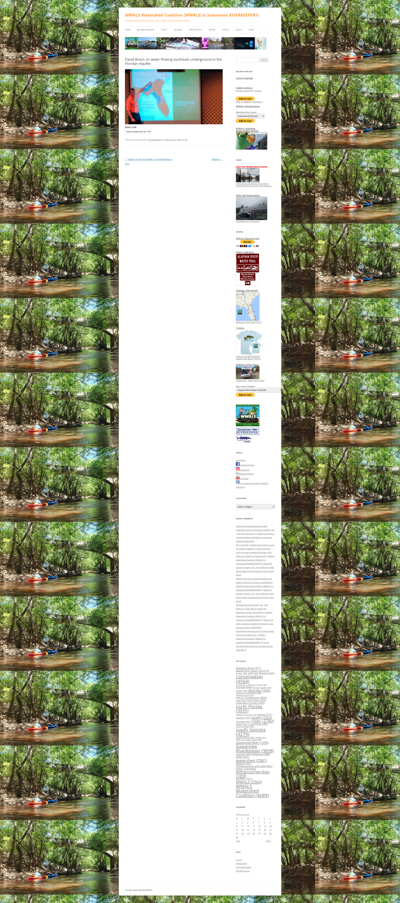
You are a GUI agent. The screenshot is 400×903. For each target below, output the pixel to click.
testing (243, 754)
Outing (264, 714)
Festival (261, 685)
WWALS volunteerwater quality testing (247, 129)
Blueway (266, 673)
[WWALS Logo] (247, 425)
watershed (251, 760)
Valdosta (261, 754)
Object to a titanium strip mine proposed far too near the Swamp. (254, 184)
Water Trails (195, 29)
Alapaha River (248, 668)
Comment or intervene (248, 221)
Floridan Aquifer (262, 687)
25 (254, 833)
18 (254, 829)
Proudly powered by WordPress (138, 889)
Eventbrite (241, 460)
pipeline (243, 717)
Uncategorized (154, 139)
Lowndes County (250, 703)
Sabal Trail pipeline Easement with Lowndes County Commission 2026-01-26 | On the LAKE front (255, 530)
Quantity (243, 721)
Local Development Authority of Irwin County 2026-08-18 (254, 646)
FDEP (251, 685)
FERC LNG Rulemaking (248, 195)
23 (243, 833)
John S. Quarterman (251, 697)
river (263, 721)
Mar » (268, 841)
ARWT (253, 673)
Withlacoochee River (253, 773)
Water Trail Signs (245, 252)
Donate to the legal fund (248, 322)
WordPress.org (243, 871)
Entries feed (241, 863)
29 (237, 837)
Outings (178, 29)
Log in (239, 859)
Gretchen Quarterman (249, 693)
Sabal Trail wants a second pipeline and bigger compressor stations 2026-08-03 (255, 537)
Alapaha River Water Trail (252, 670)
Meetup (250, 473)
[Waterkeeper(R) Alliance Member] (244, 441)
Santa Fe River (245, 726)
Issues (225, 29)
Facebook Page (247, 465)
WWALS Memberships (248, 106)
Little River (256, 700)
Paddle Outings (244, 87)
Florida (244, 687)
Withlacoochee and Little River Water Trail (254, 767)
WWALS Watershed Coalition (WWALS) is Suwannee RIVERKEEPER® (192, 15)
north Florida (249, 709)
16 (243, 829)
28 (270, 833)
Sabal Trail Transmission (251, 724)
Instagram (245, 470)
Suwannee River (252, 742)
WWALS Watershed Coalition (252, 791)
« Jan (238, 841)
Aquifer (241, 673)
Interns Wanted (244, 78)
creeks (241, 684)
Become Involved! (146, 29)
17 (248, 829)
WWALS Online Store (247, 364)
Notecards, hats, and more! (250, 380)
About (239, 29)
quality (261, 717)
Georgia (259, 690)
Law (241, 700)
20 (265, 829)
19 (259, 829)
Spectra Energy (245, 737)
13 (265, 826)
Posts (164, 29)
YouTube (244, 478)
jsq (186, 139)
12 (259, 826)
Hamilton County (245, 695)
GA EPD (242, 691)
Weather (243, 763)
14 (270, 826)
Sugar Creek (253, 739)
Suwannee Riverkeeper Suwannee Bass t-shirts (248, 357)
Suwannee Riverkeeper (255, 748)
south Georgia (251, 732)
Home (128, 29)
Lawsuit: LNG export (247, 290)
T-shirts (240, 328)
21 (270, 829)
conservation (249, 678)
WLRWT (244, 778)
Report (212, 29)
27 (265, 833)
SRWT (240, 740)
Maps (251, 29)
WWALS (249, 782)
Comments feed (243, 867)
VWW (242, 757)
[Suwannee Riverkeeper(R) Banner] (247, 434)
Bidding (217, 159)
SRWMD (260, 738)
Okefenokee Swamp (246, 715)
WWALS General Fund (247, 238)
